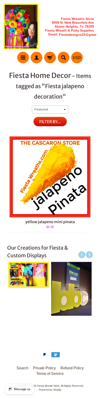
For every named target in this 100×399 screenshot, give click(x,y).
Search (22, 368)
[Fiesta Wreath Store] (21, 26)
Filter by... (50, 121)
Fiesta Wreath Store (48, 385)
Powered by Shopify (50, 389)
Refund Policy (72, 368)
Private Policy (44, 368)
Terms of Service (50, 374)
